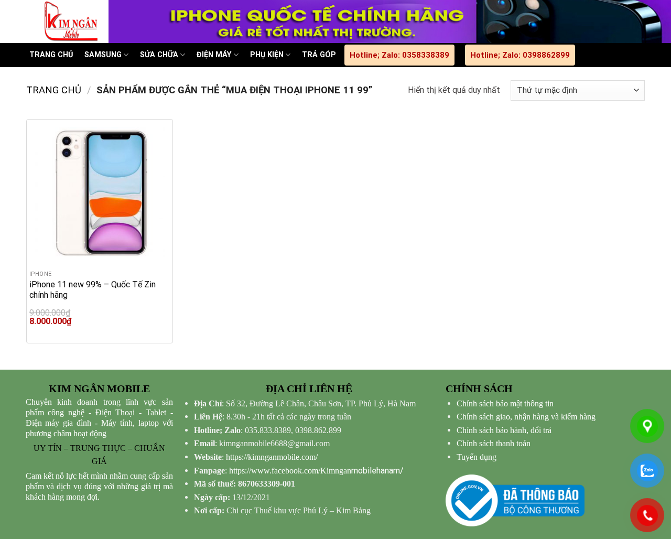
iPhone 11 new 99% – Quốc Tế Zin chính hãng (92, 289)
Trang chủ (53, 89)
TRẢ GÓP (319, 54)
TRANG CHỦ (51, 54)
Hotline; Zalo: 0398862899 (520, 55)
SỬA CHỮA (159, 54)
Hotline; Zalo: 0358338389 (399, 55)
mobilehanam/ (316, 471)
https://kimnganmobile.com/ (272, 456)
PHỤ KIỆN (267, 54)
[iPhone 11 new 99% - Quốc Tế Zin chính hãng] (100, 192)
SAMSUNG (103, 54)
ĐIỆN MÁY (214, 54)
